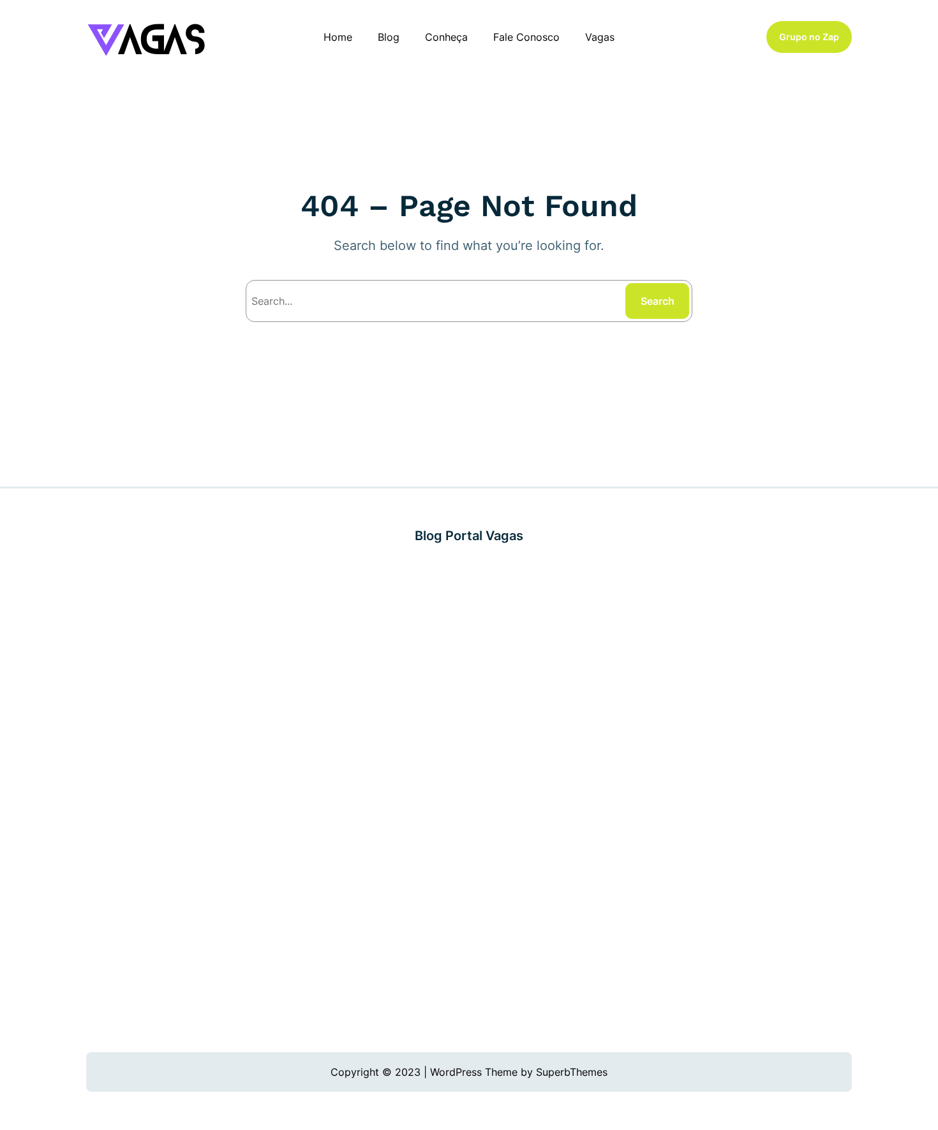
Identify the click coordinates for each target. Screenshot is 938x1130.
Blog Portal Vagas (469, 535)
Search (657, 301)
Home (338, 37)
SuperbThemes (571, 1072)
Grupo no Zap (809, 36)
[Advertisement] (469, 798)
